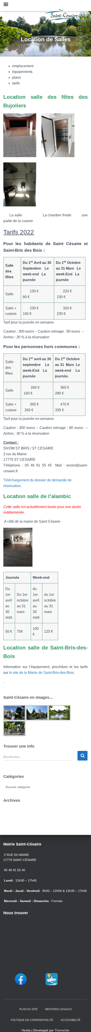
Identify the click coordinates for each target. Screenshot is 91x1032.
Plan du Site (28, 1009)
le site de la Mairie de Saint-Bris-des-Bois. (42, 672)
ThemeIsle (62, 1030)
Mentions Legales (58, 1009)
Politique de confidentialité (32, 1020)
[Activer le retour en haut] (82, 1023)
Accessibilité (70, 1020)
